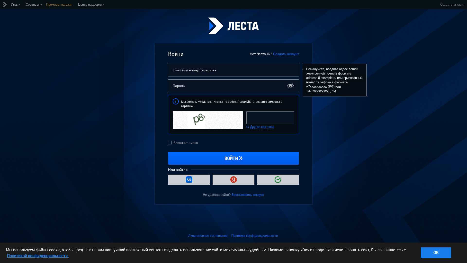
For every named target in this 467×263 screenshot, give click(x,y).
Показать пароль (290, 85)
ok (436, 252)
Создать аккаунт (286, 54)
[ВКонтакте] (189, 180)
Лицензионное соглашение (207, 235)
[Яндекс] (234, 180)
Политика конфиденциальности (254, 235)
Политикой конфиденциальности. (38, 255)
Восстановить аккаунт (248, 195)
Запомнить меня (186, 143)
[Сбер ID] (278, 180)
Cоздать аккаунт (452, 4)
